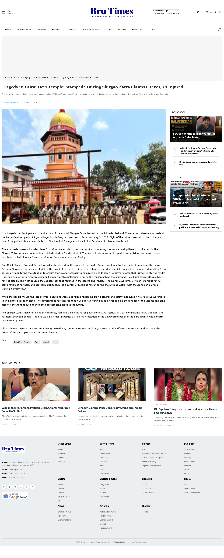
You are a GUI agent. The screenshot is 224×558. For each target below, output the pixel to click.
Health (145, 485)
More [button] (153, 29)
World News (23, 29)
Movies (103, 493)
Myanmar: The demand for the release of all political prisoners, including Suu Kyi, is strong (199, 226)
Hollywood (104, 497)
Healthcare (146, 489)
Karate (60, 485)
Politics (40, 29)
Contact (61, 457)
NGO (186, 485)
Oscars (103, 524)
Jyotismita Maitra (11, 102)
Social (121, 29)
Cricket (61, 489)
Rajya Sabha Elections (151, 466)
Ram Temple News (192, 493)
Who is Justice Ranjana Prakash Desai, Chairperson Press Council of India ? (36, 409)
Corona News (148, 493)
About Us (62, 453)
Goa (36, 342)
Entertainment (90, 29)
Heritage (145, 512)
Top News (177, 178)
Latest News (178, 112)
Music (102, 489)
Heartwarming (160, 405)
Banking (187, 457)
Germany (104, 457)
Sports (72, 29)
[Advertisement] (112, 57)
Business (56, 29)
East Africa (104, 474)
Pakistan (103, 462)
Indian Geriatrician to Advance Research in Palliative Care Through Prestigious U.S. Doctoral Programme (198, 151)
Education (137, 29)
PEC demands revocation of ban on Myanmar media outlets (199, 215)
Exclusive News (64, 520)
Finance (187, 453)
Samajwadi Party (149, 462)
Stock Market (190, 462)
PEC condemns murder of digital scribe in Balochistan (194, 135)
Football (61, 493)
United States (105, 453)
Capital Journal (190, 449)
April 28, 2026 (10, 424)
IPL (59, 501)
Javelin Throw (64, 497)
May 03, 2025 (31, 102)
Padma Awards (106, 528)
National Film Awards (108, 512)
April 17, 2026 (85, 424)
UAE (101, 470)
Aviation (187, 466)
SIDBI (186, 474)
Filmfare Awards (106, 516)
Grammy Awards (107, 520)
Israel (102, 466)
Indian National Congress (152, 457)
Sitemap (61, 462)
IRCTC (187, 470)
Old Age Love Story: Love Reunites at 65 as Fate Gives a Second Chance (185, 410)
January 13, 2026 (164, 426)
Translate (175, 13)
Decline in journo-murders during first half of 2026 (198, 163)
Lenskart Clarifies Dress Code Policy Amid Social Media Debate (110, 409)
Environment (189, 489)
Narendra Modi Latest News (154, 453)
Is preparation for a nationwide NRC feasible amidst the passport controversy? (194, 199)
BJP (143, 449)
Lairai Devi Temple (22, 342)
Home (8, 29)
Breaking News (64, 512)
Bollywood (104, 485)
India (107, 29)
